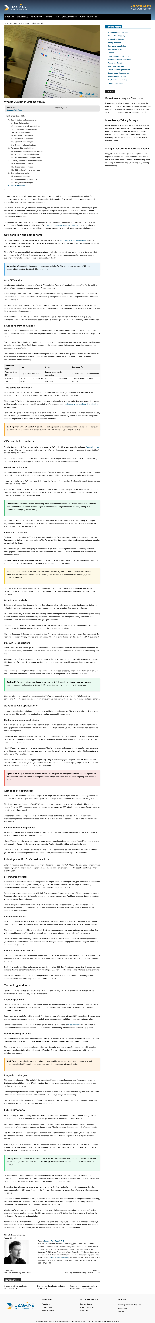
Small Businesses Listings (117, 80)
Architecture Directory (116, 36)
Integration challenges (24, 182)
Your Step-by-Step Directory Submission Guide (82, 1273)
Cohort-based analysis (24, 142)
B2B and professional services (27, 170)
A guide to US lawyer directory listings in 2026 (16, 1287)
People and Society (115, 63)
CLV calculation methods (21, 132)
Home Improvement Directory (119, 56)
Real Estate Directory (116, 66)
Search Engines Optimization (119, 70)
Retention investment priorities (28, 157)
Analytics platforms (22, 176)
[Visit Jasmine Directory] (15, 10)
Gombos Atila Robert (15, 110)
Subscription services (24, 167)
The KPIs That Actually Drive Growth (17, 1273)
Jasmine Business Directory (58, 1258)
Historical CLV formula (23, 135)
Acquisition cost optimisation (27, 154)
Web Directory (74, 1025)
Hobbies (111, 53)
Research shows (92, 447)
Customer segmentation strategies (28, 151)
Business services (115, 49)
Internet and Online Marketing (119, 60)
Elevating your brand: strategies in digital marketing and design (83, 1287)
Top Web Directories (115, 83)
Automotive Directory (116, 39)
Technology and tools (20, 173)
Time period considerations (25, 129)
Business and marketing (117, 46)
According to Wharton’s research (73, 240)
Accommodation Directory (118, 32)
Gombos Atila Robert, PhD (54, 1241)
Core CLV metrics (21, 123)
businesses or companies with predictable (81, 404)
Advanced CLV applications (22, 148)
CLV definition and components (24, 120)
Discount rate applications (25, 145)
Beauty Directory (114, 43)
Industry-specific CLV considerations (26, 161)
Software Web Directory (117, 76)
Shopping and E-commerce (118, 73)
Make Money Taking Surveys (121, 120)
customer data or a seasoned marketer (62, 225)
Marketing (13, 23)
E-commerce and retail (23, 164)
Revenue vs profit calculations (27, 126)
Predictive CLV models (24, 139)
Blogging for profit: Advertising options (127, 148)
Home (6, 23)
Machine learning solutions (26, 179)
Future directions (18, 186)
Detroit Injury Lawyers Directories (124, 98)
